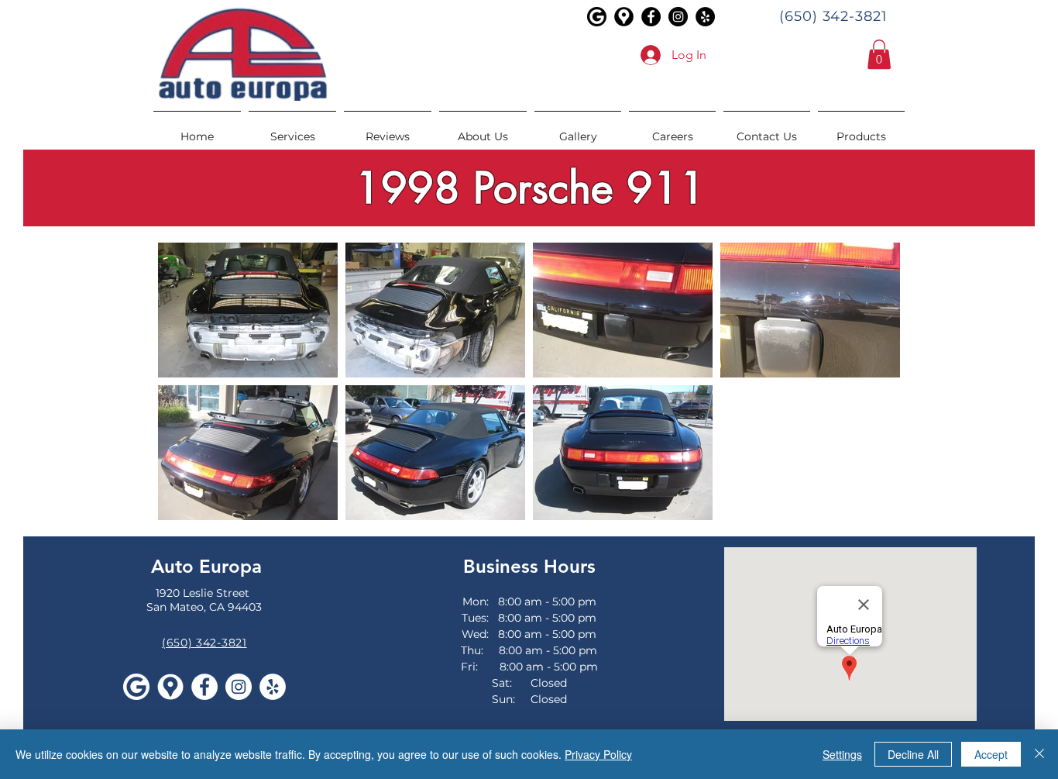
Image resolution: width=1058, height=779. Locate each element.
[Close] (1039, 754)
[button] (879, 54)
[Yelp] (705, 16)
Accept (991, 754)
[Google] (596, 16)
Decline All (913, 754)
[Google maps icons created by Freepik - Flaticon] (624, 16)
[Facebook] (651, 16)
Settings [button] (842, 754)
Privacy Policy (598, 754)
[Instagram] (678, 16)
